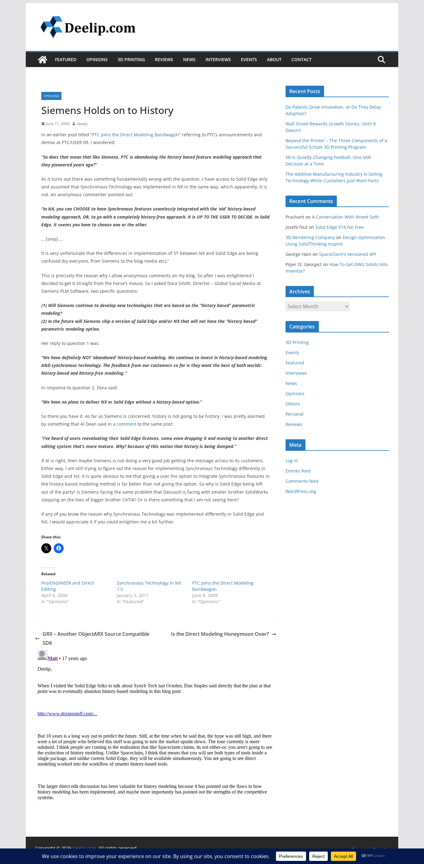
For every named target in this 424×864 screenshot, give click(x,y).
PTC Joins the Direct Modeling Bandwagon (135, 135)
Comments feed (302, 481)
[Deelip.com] (42, 59)
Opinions (97, 59)
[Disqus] (155, 725)
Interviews (218, 59)
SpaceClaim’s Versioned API (347, 254)
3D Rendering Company (310, 237)
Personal (295, 414)
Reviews (164, 59)
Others (293, 404)
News (189, 59)
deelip (82, 123)
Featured (65, 59)
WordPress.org (301, 491)
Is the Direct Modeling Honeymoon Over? (220, 634)
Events (249, 59)
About (274, 59)
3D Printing (131, 59)
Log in (292, 461)
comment (126, 424)
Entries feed (298, 471)
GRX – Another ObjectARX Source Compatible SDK (96, 638)
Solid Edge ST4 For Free (339, 227)
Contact (301, 59)
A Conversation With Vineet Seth (345, 217)
